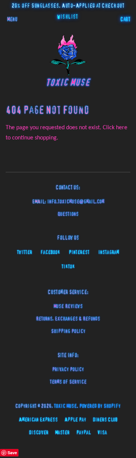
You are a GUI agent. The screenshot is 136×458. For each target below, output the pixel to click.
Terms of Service (68, 382)
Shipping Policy (68, 331)
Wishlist (67, 17)
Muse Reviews (68, 306)
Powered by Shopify (100, 406)
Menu (12, 19)
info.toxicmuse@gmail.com (75, 201)
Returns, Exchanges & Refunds (68, 319)
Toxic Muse (65, 406)
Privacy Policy (68, 369)
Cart (125, 19)
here (121, 128)
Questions (68, 214)
